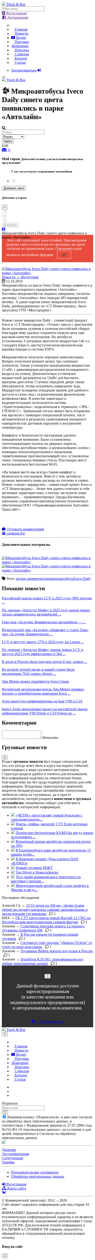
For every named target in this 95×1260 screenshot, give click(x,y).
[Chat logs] (12, 1087)
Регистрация (16, 13)
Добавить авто (14, 188)
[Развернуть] (5, 757)
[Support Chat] (12, 1091)
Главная (20, 29)
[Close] (47, 976)
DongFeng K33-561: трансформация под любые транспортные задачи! (42, 961)
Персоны (21, 50)
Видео (20, 38)
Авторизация (17, 17)
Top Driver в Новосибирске (37, 872)
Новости (21, 33)
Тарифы (8, 1162)
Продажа (21, 42)
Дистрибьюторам (15, 1154)
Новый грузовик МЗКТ (34, 868)
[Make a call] (12, 1095)
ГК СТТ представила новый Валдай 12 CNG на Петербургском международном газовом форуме (46, 920)
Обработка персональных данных (37, 1176)
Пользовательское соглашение (35, 1172)
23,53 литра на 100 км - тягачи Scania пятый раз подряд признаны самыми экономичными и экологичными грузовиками (45, 909)
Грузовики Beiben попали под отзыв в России (57, 951)
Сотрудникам (12, 1158)
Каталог (20, 58)
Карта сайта (16, 1188)
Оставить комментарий (25, 529)
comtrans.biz (15, 533)
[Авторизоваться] (4, 229)
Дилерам (9, 1150)
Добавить (10, 225)
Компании (19, 46)
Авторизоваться (24, 70)
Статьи (20, 62)
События (21, 54)
